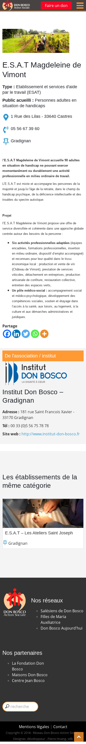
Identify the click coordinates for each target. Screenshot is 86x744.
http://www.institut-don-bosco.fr (51, 434)
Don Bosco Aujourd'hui (61, 628)
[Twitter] (26, 334)
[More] (44, 334)
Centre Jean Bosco (28, 680)
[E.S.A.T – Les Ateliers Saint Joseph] (43, 513)
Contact (60, 726)
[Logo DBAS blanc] (14, 585)
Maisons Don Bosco (30, 674)
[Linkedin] (16, 334)
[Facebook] (7, 334)
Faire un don (56, 5)
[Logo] (16, 5)
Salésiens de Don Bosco (62, 610)
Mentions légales (34, 726)
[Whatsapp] (35, 334)
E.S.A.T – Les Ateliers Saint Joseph (39, 533)
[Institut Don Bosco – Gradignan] (35, 364)
